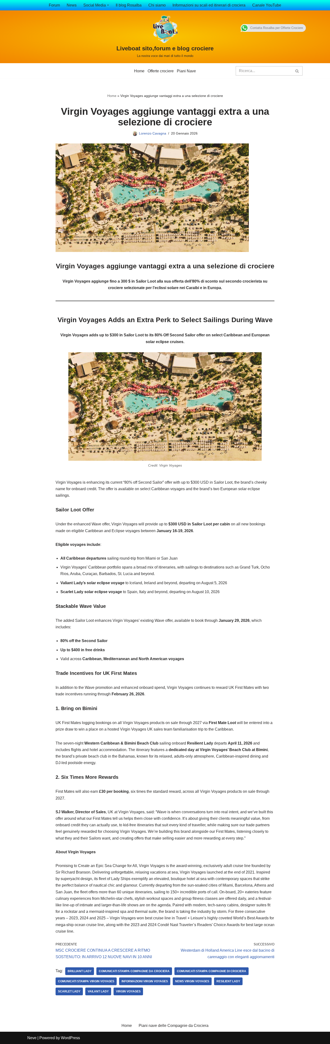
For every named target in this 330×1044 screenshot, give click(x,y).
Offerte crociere (161, 71)
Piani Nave (186, 71)
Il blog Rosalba (129, 5)
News (72, 5)
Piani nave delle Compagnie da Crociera (173, 1026)
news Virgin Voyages (192, 981)
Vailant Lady (98, 991)
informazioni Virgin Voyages (145, 981)
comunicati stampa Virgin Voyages (86, 981)
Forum (54, 5)
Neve (31, 1038)
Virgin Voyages (128, 991)
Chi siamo (157, 5)
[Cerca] (297, 71)
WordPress (70, 1038)
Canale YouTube (266, 5)
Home (139, 71)
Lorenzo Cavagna (152, 133)
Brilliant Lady (80, 971)
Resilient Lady (228, 981)
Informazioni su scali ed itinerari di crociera (208, 5)
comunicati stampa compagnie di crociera (211, 971)
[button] (108, 5)
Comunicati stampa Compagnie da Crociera (134, 971)
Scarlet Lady (69, 991)
